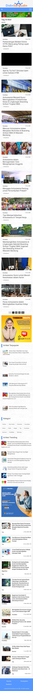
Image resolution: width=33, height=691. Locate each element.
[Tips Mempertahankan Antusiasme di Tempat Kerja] (16, 207)
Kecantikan (27, 424)
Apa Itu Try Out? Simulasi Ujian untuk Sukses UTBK (15, 72)
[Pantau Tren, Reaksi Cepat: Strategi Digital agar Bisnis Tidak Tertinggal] (5, 475)
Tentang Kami (24, 681)
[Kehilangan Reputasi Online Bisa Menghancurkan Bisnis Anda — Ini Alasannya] (7, 670)
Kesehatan (26, 428)
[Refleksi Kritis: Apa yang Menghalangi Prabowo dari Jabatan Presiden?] (7, 621)
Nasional (4, 432)
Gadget (15, 428)
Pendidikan (5, 39)
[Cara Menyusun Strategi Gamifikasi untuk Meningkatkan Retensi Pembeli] (7, 539)
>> (22, 312)
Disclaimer (9, 684)
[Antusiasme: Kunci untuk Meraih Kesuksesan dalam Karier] (16, 268)
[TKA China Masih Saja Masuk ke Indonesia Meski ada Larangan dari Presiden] (6, 407)
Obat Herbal (12, 424)
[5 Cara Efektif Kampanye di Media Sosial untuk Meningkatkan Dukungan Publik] (7, 551)
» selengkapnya (6, 48)
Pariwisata (19, 424)
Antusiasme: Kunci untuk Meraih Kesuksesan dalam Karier (16, 276)
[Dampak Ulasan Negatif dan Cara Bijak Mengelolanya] (5, 453)
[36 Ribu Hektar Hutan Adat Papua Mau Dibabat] (7, 648)
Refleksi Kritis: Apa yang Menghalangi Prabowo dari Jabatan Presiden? (21, 621)
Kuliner (4, 428)
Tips (21, 428)
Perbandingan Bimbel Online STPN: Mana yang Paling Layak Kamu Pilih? (16, 44)
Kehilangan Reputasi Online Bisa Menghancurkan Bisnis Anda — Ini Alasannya (21, 668)
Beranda (9, 681)
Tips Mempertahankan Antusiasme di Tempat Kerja (14, 216)
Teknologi (19, 432)
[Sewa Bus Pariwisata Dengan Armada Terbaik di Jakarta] (6, 374)
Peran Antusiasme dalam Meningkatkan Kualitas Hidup (15, 303)
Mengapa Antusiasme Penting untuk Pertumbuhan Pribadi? (15, 189)
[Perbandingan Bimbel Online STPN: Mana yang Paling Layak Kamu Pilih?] (16, 34)
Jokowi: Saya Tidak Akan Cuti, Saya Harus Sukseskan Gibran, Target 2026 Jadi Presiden (16, 352)
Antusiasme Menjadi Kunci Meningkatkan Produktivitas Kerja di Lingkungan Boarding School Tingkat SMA (15, 100)
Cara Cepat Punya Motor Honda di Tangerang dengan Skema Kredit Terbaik (15, 364)
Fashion (4, 424)
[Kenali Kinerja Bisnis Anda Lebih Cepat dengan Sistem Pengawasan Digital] (5, 468)
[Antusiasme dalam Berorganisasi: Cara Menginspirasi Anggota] (16, 151)
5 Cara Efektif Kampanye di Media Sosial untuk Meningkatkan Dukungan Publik (21, 551)
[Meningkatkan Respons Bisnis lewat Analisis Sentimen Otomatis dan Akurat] (5, 482)
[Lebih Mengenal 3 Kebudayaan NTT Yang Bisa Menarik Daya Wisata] (6, 384)
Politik (9, 428)
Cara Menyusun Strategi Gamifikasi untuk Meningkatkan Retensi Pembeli (21, 539)
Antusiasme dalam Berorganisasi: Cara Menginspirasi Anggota (13, 162)
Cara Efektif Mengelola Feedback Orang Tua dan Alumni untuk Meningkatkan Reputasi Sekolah (19, 460)
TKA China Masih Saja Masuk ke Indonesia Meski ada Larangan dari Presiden (15, 408)
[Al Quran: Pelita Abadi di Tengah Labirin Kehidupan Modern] (7, 658)
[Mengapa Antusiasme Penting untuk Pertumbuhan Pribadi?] (16, 180)
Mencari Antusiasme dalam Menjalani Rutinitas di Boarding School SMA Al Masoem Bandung (16, 131)
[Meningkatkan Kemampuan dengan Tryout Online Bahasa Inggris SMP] (7, 612)
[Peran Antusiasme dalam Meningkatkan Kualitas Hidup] (16, 296)
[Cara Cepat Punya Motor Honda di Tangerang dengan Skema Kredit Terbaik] (6, 363)
